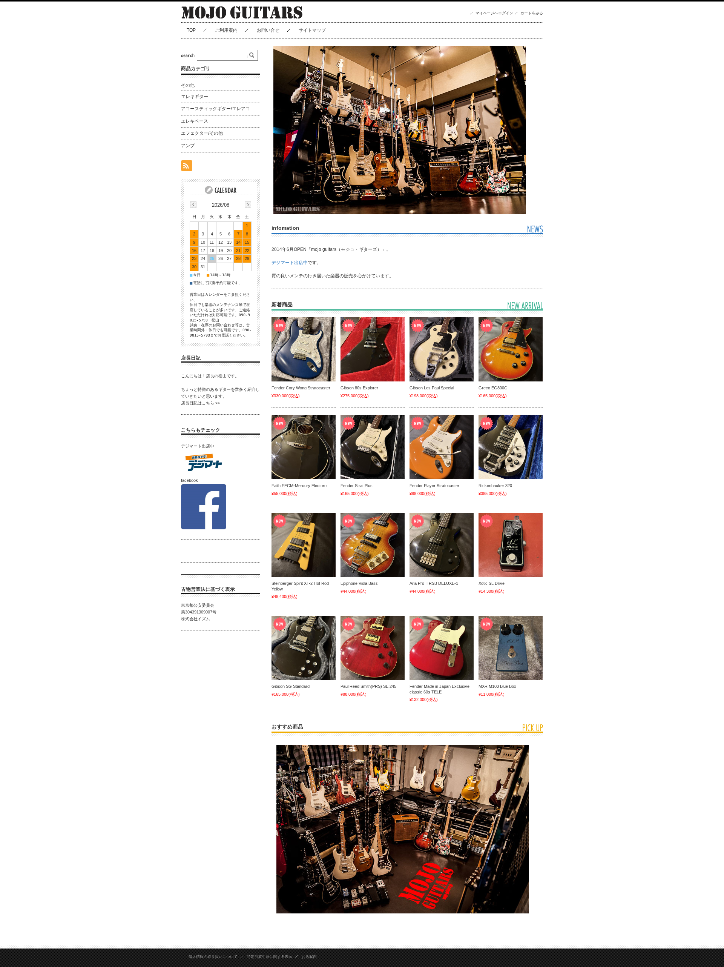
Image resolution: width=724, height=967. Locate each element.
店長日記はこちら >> (200, 403)
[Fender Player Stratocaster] (442, 447)
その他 (188, 85)
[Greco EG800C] (511, 349)
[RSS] (186, 167)
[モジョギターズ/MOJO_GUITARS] (242, 16)
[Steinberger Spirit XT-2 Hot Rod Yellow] (304, 545)
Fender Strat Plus (357, 485)
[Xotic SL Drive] (511, 545)
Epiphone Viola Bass (359, 583)
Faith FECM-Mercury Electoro (299, 485)
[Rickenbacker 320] (511, 447)
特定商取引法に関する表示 (269, 957)
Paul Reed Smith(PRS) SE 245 (368, 686)
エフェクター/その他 (202, 133)
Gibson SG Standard (291, 686)
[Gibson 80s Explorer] (373, 349)
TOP (191, 30)
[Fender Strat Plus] (373, 447)
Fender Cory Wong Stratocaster (301, 388)
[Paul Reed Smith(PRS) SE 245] (373, 648)
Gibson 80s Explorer (359, 388)
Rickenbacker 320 (495, 485)
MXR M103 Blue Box (497, 686)
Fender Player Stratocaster (434, 485)
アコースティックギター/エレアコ (215, 108)
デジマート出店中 (290, 262)
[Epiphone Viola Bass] (373, 545)
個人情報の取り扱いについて (213, 957)
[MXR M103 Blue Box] (511, 648)
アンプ (188, 145)
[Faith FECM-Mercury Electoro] (304, 447)
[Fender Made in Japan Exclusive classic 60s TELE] (442, 648)
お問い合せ (268, 30)
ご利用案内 (226, 30)
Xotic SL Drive (492, 583)
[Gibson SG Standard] (304, 648)
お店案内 (309, 957)
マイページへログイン (494, 13)
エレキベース (194, 121)
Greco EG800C (493, 388)
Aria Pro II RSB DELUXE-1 (434, 583)
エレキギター (194, 96)
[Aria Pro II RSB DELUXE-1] (442, 545)
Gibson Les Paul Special (432, 388)
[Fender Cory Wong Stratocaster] (304, 349)
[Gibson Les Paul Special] (442, 349)
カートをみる (531, 13)
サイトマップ (312, 30)
